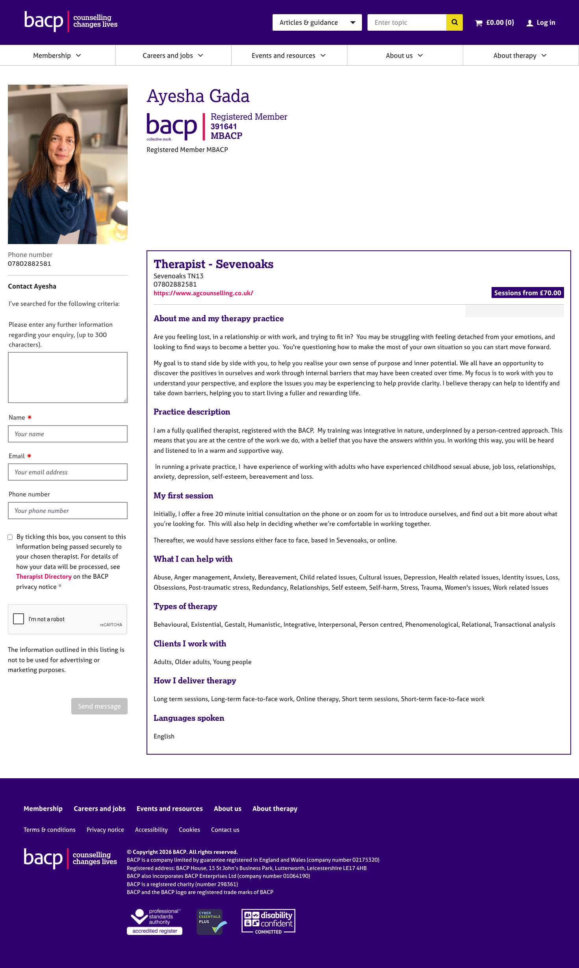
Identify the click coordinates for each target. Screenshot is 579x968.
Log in (546, 22)
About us (399, 55)
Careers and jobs (168, 55)
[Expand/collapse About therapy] (544, 55)
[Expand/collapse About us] (420, 55)
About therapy (515, 55)
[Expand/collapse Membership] (78, 55)
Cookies (189, 829)
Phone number (29, 494)
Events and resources (283, 55)
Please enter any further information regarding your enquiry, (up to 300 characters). (61, 334)
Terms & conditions (50, 829)
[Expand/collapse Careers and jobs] (200, 55)
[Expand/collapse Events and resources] (323, 55)
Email (17, 456)
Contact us (225, 829)
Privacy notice (105, 829)
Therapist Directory (44, 576)
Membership (52, 55)
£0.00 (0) (500, 22)
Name (17, 417)
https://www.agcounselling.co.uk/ (203, 293)
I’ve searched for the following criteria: (64, 303)
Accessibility (151, 829)
